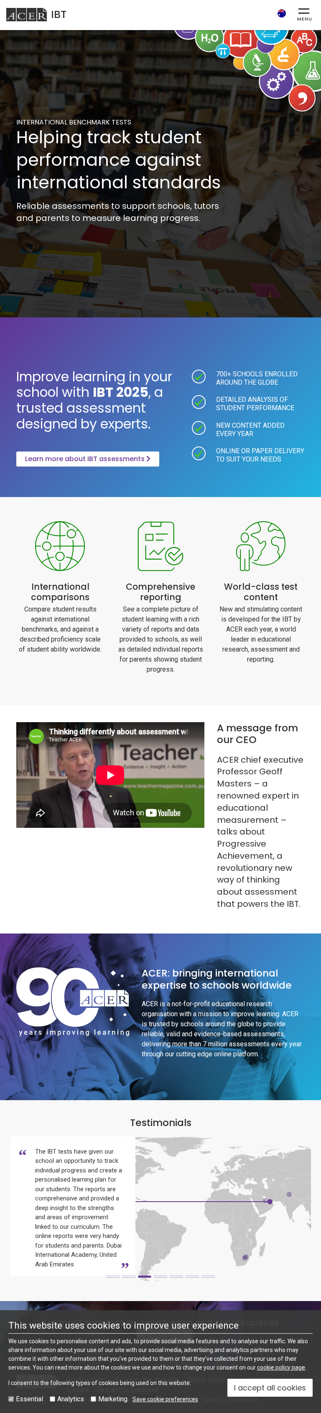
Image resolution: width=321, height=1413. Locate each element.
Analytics (70, 1399)
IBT (58, 14)
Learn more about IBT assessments (85, 459)
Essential (29, 1399)
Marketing (112, 1399)
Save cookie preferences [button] (165, 1399)
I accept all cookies (270, 1388)
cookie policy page (281, 1367)
